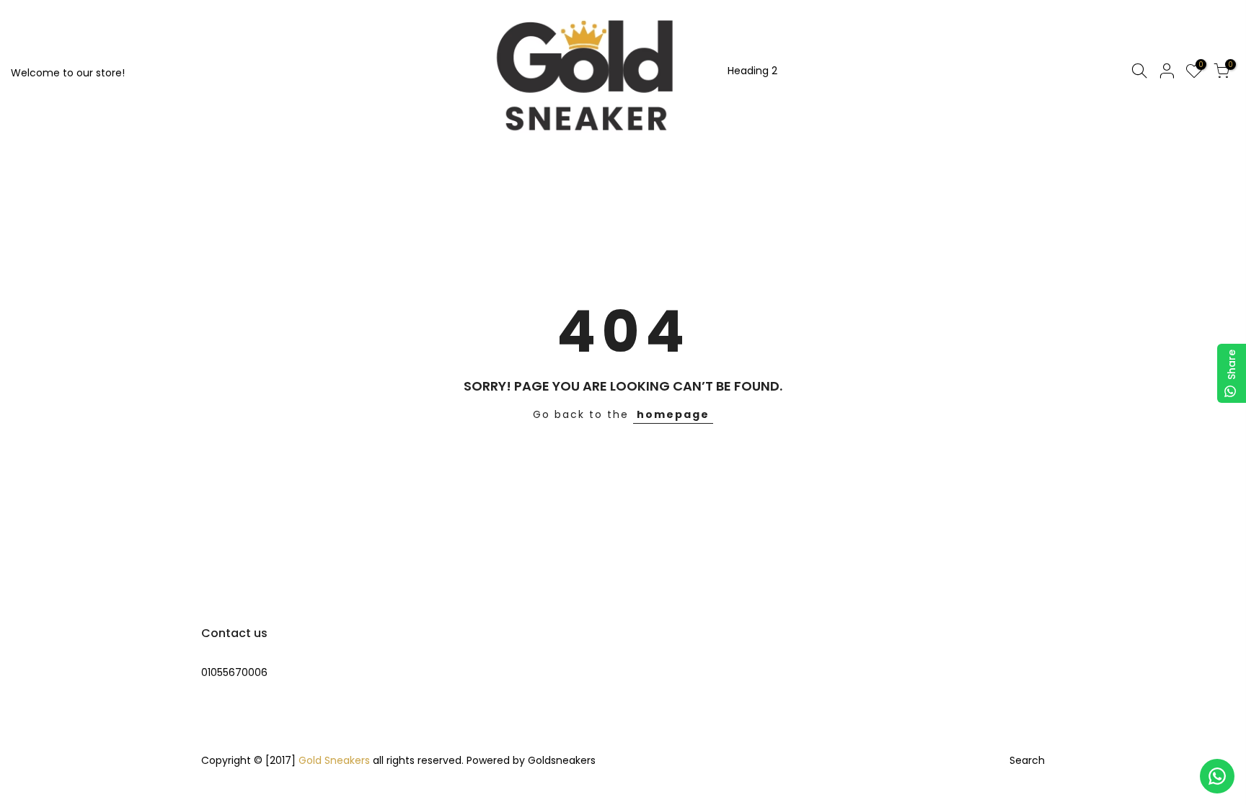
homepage (673, 414)
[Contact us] (1217, 776)
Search (1027, 760)
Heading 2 (752, 70)
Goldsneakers (562, 760)
